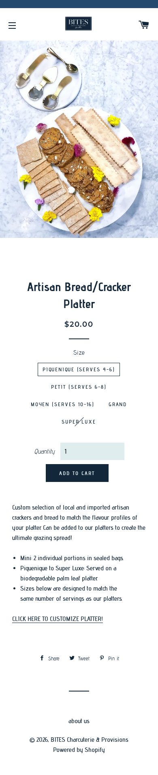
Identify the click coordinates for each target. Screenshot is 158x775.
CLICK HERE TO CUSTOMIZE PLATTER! (57, 619)
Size (79, 352)
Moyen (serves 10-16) (62, 404)
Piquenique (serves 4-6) (79, 369)
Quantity (44, 451)
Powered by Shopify (79, 750)
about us (79, 721)
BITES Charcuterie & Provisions (89, 739)
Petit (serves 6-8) (78, 386)
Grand (118, 404)
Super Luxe (79, 421)
